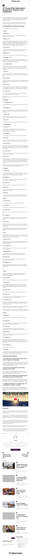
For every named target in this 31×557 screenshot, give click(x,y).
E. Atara (15, 440)
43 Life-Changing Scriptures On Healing (21, 504)
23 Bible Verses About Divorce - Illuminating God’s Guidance (22, 466)
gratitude (16, 416)
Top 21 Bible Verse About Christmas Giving (21, 492)
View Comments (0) (15, 449)
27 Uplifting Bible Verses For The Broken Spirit (22, 516)
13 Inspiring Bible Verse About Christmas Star (21, 547)
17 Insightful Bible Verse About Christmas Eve (21, 545)
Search (3, 536)
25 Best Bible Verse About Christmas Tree (22, 541)
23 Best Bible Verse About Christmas (21, 528)
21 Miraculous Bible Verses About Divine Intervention (21, 479)
